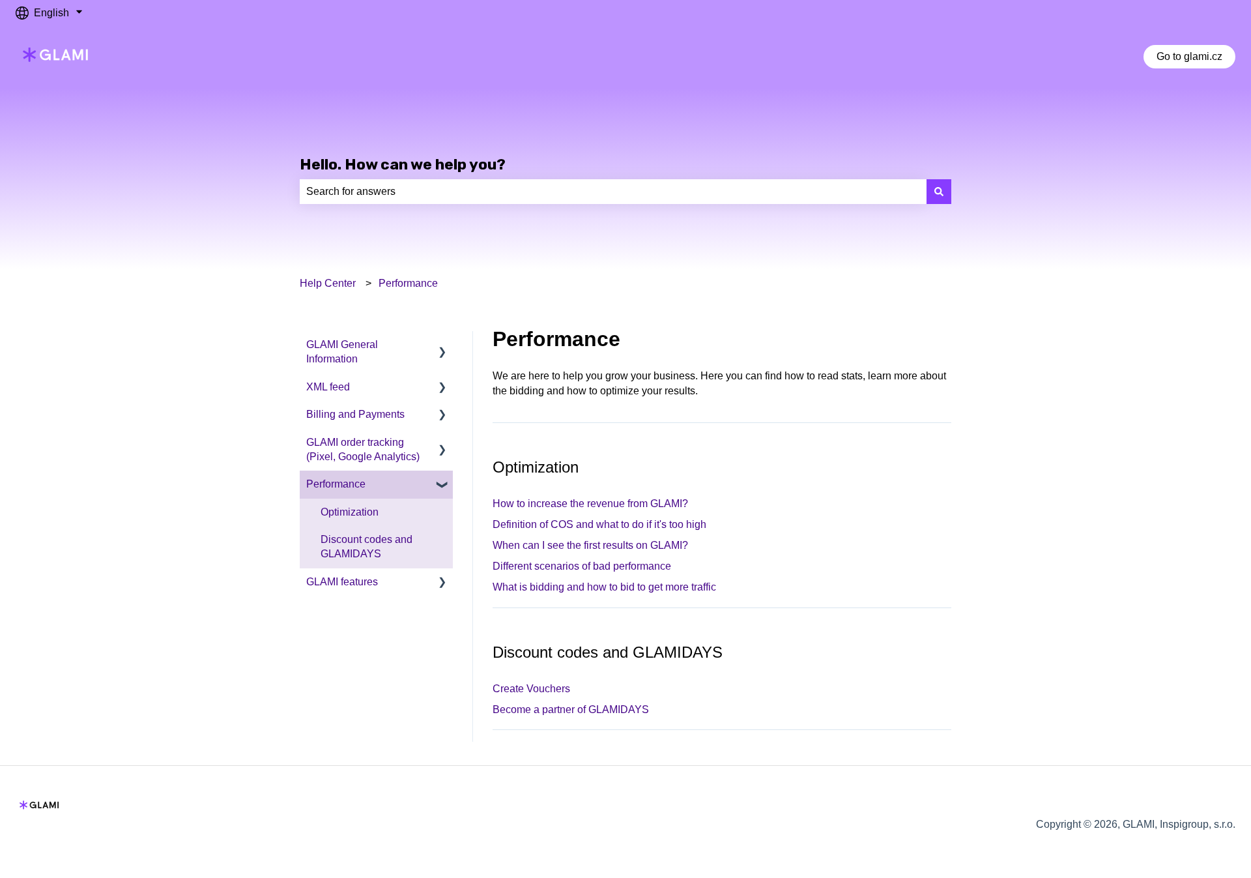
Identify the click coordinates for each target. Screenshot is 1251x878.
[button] (442, 345)
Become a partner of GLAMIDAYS (571, 709)
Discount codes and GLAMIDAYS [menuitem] (366, 546)
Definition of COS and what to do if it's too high (599, 524)
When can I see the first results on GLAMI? (590, 545)
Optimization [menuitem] (350, 512)
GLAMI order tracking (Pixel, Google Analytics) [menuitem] (363, 449)
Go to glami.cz (1189, 56)
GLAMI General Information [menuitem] (342, 351)
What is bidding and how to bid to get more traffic (604, 587)
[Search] (939, 191)
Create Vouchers (531, 688)
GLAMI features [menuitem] (342, 581)
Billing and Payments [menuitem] (355, 414)
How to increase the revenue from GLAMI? (590, 503)
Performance (408, 283)
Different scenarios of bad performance (582, 566)
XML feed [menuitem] (328, 386)
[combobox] (613, 191)
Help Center (328, 283)
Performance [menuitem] (336, 484)
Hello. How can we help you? (403, 164)
